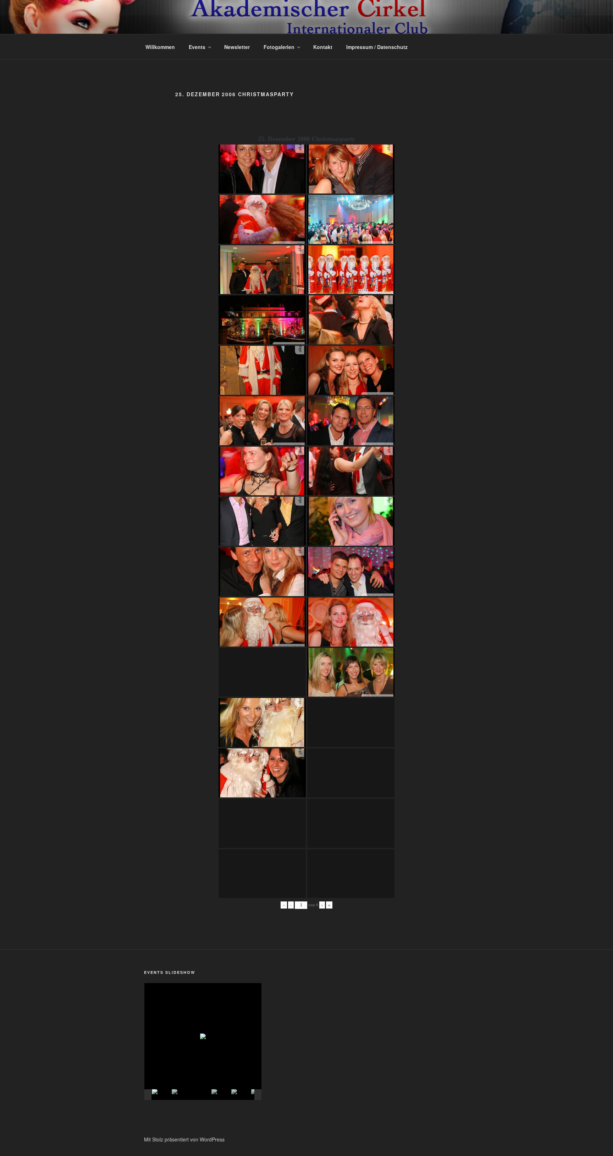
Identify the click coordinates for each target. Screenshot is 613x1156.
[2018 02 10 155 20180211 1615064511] (161, 1095)
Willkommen (160, 46)
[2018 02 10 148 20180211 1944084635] (240, 1095)
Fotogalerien (279, 46)
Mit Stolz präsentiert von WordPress (184, 1139)
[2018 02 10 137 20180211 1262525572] (181, 1095)
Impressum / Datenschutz (377, 46)
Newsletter (237, 46)
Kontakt (322, 46)
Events (197, 46)
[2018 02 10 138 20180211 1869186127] (221, 1095)
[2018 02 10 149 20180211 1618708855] (201, 1094)
